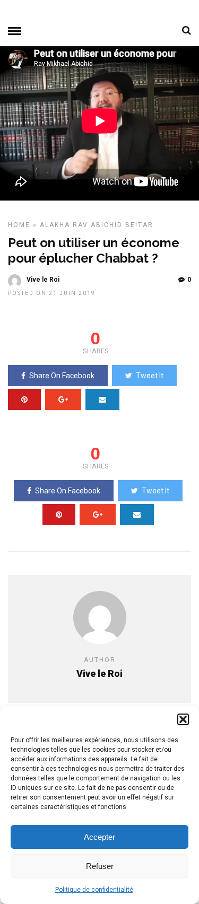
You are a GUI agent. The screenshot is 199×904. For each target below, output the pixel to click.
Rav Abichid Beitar (113, 225)
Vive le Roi (43, 279)
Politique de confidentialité (94, 889)
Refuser (100, 866)
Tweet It (149, 375)
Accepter (99, 836)
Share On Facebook (61, 375)
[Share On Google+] (63, 399)
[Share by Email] (102, 399)
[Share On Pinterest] (24, 399)
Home (19, 225)
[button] (183, 719)
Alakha (55, 225)
